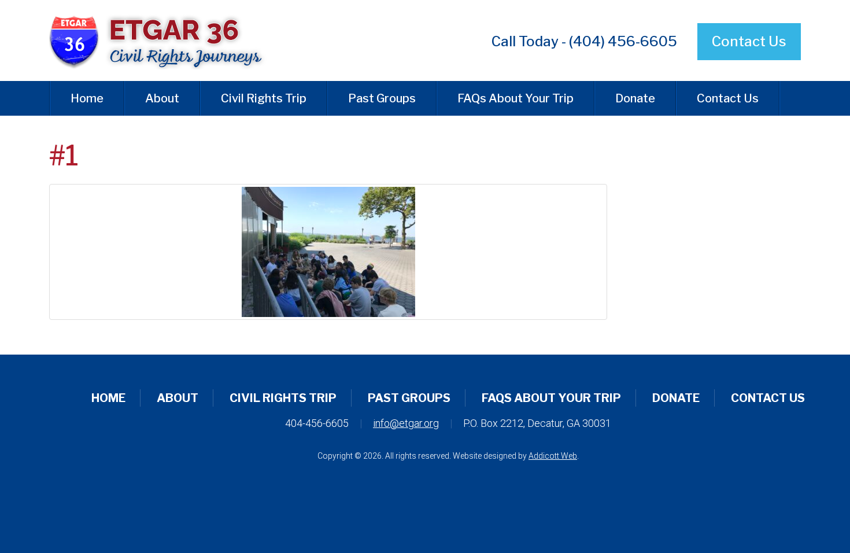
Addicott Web (553, 455)
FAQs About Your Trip (515, 98)
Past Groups (382, 98)
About (162, 98)
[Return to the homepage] (166, 40)
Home (87, 98)
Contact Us (749, 41)
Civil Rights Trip (263, 98)
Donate (635, 98)
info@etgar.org (406, 423)
